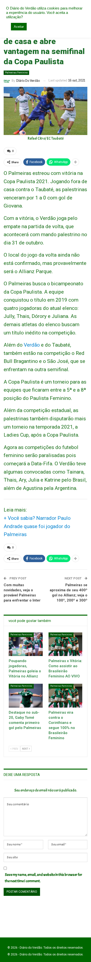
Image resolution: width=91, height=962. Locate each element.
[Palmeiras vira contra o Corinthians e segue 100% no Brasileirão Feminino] (66, 696)
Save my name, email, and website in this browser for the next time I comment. (43, 877)
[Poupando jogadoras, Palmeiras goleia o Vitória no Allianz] (26, 644)
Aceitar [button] (19, 26)
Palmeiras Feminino (16, 72)
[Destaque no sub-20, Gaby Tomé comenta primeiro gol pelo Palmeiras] (26, 696)
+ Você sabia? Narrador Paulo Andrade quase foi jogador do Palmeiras (37, 526)
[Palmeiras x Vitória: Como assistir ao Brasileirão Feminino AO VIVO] (66, 644)
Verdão (32, 345)
